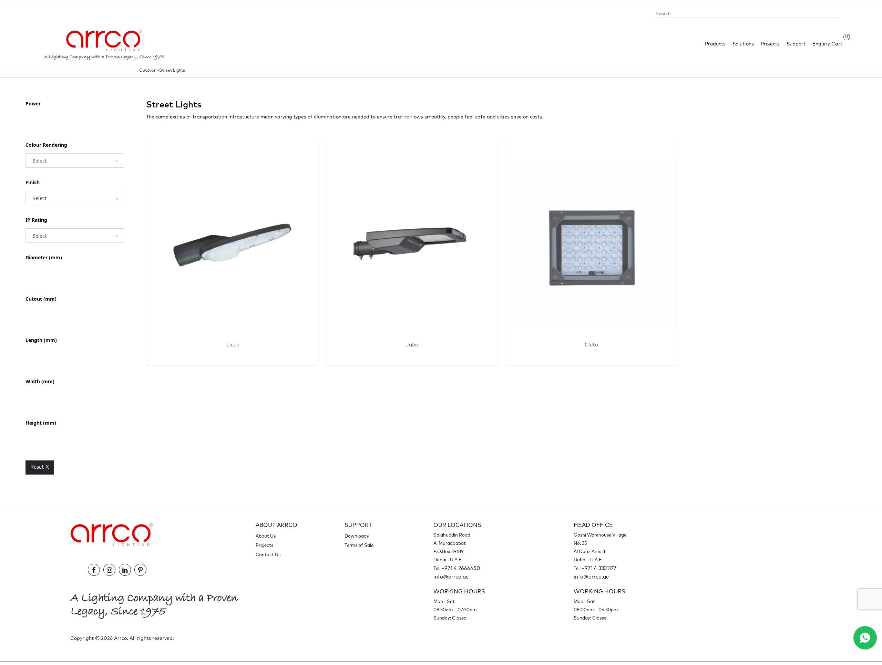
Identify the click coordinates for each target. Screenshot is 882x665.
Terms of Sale (359, 545)
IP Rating (36, 220)
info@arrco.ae (451, 577)
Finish (32, 182)
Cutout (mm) (41, 298)
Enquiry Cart (827, 43)
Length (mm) (41, 340)
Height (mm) (40, 422)
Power (33, 103)
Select (40, 160)
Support (796, 44)
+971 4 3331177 (599, 568)
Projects (770, 44)
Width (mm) (39, 381)
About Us (266, 536)
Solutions (743, 44)
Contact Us (268, 555)
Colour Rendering (46, 145)
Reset (39, 467)
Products (715, 44)
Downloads (357, 536)
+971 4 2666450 (460, 568)
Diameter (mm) (43, 257)
